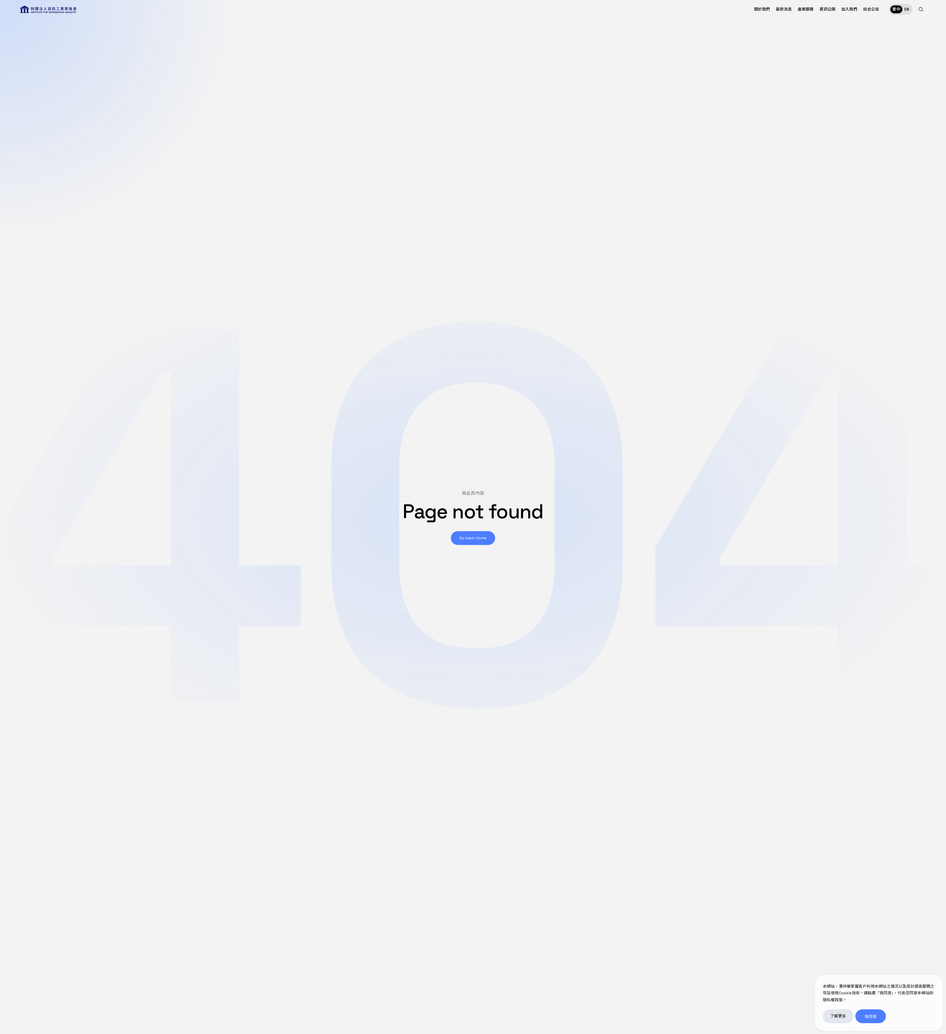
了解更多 (838, 1016)
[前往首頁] (48, 9)
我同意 (871, 1016)
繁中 (896, 9)
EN (906, 9)
